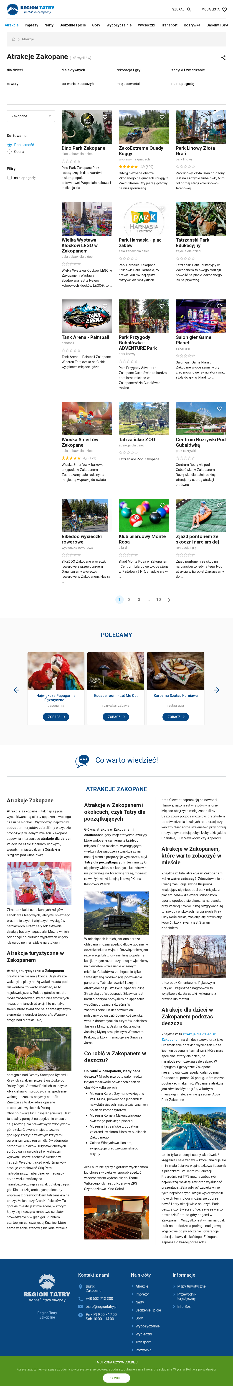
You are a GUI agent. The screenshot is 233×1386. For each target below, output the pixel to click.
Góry (96, 25)
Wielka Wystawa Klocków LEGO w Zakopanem (80, 245)
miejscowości (128, 84)
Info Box (184, 1306)
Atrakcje (11, 25)
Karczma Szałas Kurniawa (176, 695)
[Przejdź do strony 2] (168, 600)
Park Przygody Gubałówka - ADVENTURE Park (138, 343)
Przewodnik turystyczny (186, 1296)
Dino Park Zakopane (83, 148)
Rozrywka (192, 25)
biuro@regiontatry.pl (101, 1306)
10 (158, 599)
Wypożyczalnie (119, 25)
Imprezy (31, 25)
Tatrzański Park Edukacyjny (192, 242)
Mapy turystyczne (191, 1286)
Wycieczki (146, 25)
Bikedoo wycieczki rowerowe (82, 539)
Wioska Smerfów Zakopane (80, 442)
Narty (49, 25)
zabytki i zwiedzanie (188, 70)
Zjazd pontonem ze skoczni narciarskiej (197, 539)
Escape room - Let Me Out (116, 695)
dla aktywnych (73, 70)
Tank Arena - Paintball (85, 337)
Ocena (19, 151)
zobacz (54, 717)
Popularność (24, 145)
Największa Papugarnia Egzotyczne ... (56, 697)
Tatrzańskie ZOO (137, 439)
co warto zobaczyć (78, 84)
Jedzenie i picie (73, 25)
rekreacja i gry (128, 70)
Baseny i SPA (217, 25)
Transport (169, 25)
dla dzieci (15, 70)
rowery (12, 84)
